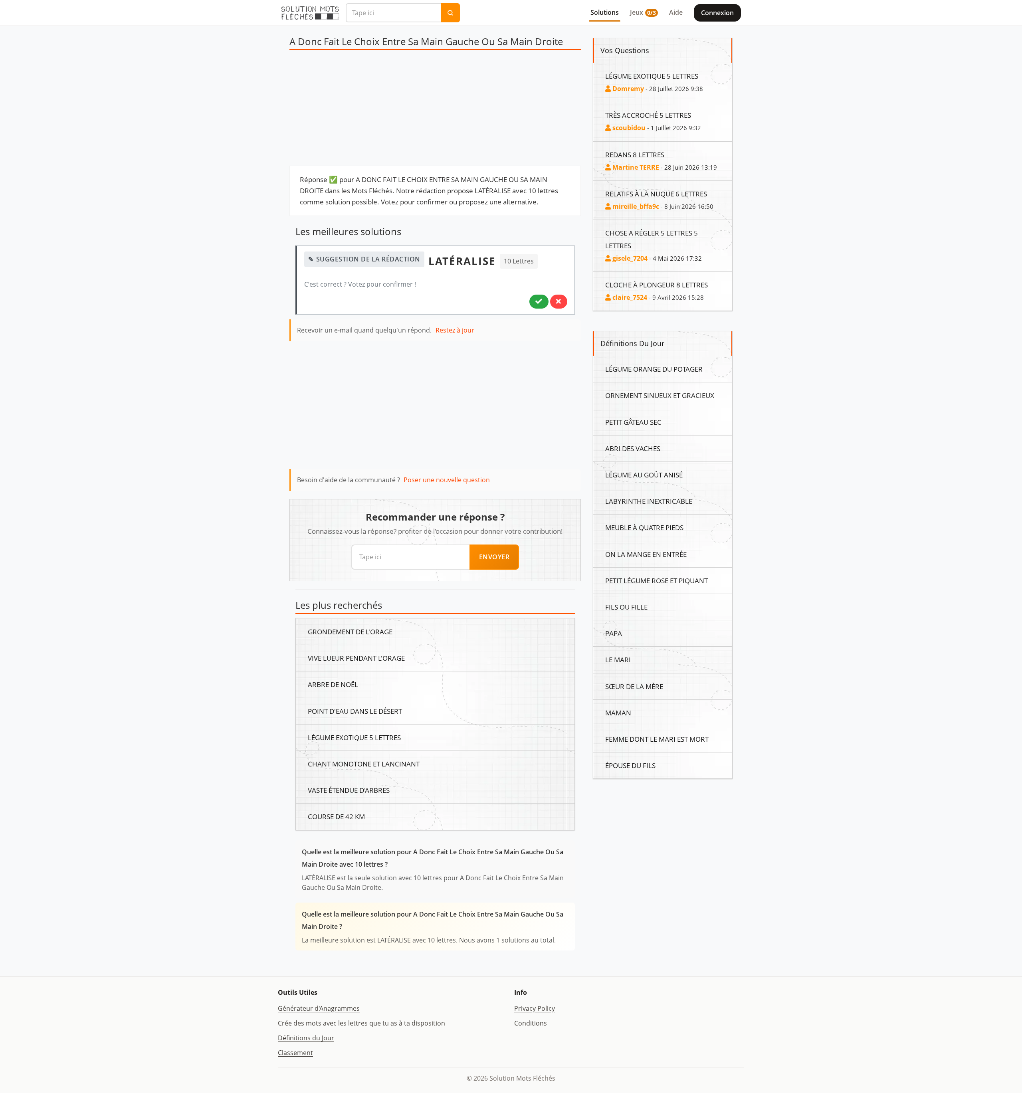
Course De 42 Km (336, 816)
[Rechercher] (450, 12)
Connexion (717, 12)
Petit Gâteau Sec (633, 422)
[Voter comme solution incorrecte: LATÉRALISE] (558, 301)
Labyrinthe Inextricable (648, 501)
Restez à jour (455, 330)
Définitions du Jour (306, 1038)
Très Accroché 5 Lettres (648, 115)
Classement (295, 1052)
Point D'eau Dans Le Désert (355, 711)
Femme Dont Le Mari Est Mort (657, 739)
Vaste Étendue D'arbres (349, 790)
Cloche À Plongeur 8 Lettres (656, 284)
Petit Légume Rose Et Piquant (656, 580)
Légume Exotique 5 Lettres (354, 737)
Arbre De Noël (333, 684)
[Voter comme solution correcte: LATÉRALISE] (539, 301)
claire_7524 (629, 297)
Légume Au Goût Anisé (644, 474)
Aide (676, 12)
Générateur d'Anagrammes (319, 1008)
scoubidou (628, 127)
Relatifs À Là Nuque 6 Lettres (656, 193)
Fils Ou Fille (626, 607)
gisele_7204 (629, 258)
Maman (618, 712)
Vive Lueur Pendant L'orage (356, 658)
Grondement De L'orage (350, 631)
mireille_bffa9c (635, 206)
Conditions (530, 1023)
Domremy (627, 88)
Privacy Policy (534, 1008)
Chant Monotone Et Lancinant (364, 763)
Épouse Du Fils (630, 765)
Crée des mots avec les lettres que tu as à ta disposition (361, 1023)
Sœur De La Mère (634, 686)
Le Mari (618, 659)
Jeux (643, 12)
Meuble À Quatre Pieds (644, 527)
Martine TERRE (635, 167)
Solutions (604, 12)
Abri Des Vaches (632, 448)
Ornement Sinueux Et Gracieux (659, 395)
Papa (613, 633)
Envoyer (494, 556)
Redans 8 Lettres (634, 154)
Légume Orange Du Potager (654, 369)
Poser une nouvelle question (447, 479)
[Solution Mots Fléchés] (310, 13)
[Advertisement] (435, 110)
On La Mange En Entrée (646, 554)
